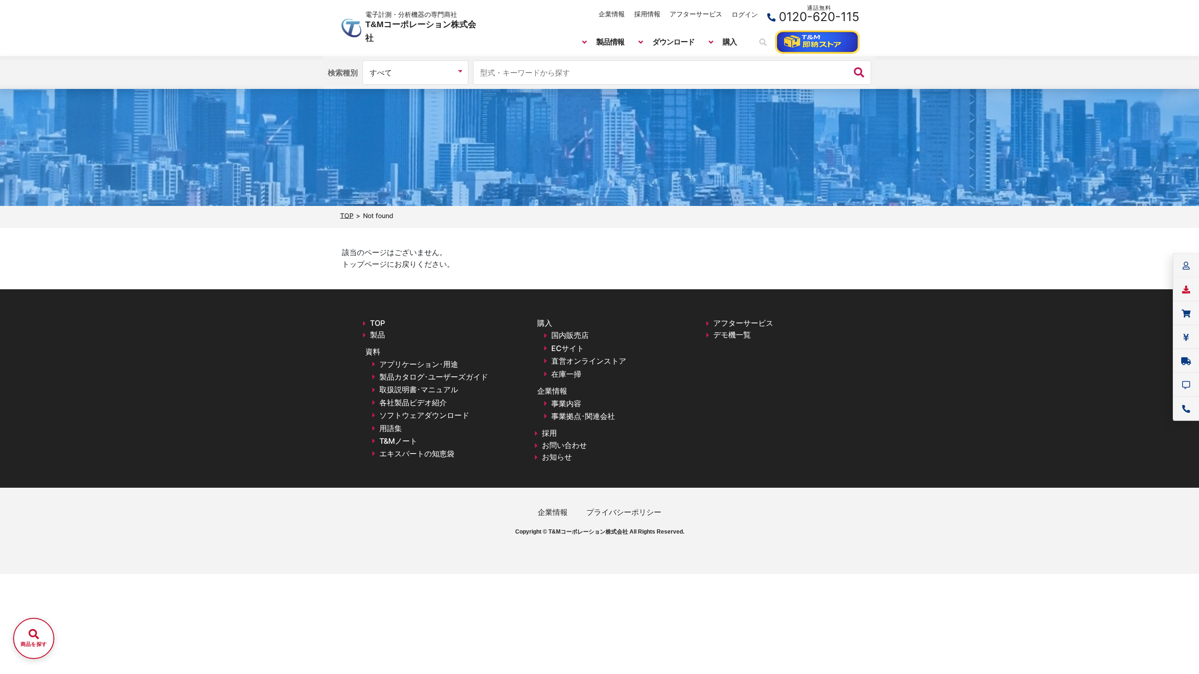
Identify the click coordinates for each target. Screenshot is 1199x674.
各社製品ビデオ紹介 (413, 402)
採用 (549, 433)
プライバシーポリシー (623, 512)
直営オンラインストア (588, 361)
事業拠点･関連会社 (583, 416)
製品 (377, 334)
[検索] (859, 72)
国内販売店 (570, 335)
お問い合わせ (564, 445)
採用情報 (647, 14)
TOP (377, 323)
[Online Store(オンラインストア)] (817, 42)
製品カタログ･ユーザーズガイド (433, 376)
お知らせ (557, 457)
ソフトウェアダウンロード (424, 415)
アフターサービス (696, 14)
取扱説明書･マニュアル (418, 389)
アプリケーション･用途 (418, 364)
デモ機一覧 (732, 334)
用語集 (390, 428)
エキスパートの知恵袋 (416, 453)
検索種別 (343, 72)
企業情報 (612, 14)
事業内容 (566, 403)
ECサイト (567, 348)
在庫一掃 (566, 374)
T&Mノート (398, 441)
